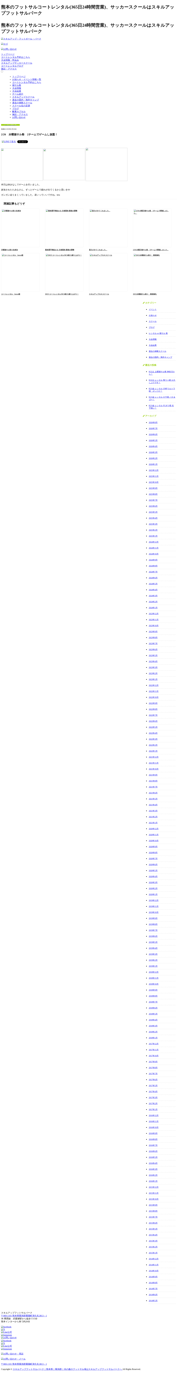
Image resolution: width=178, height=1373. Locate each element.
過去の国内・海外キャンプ (25, 100)
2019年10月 (154, 912)
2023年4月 (153, 661)
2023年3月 (153, 667)
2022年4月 (153, 733)
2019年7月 (153, 930)
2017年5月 (153, 1086)
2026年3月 (153, 452)
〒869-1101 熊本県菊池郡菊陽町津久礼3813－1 (24, 1316)
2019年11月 (154, 906)
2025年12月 (154, 470)
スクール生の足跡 (21, 105)
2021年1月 (153, 823)
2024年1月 (153, 608)
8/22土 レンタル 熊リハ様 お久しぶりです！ (162, 381)
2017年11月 (154, 1050)
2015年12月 (154, 1187)
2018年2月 (153, 1032)
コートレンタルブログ (12, 66)
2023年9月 (153, 632)
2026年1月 (153, 464)
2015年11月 (154, 1193)
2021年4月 (153, 805)
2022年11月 (154, 691)
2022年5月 (153, 727)
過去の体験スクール (22, 103)
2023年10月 (154, 626)
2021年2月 (153, 817)
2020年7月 (153, 859)
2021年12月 (154, 757)
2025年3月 (153, 524)
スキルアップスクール (23, 97)
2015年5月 (153, 1229)
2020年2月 (153, 888)
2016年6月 (153, 1151)
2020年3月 (153, 882)
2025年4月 (153, 518)
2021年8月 (153, 781)
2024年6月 (153, 578)
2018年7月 (153, 1002)
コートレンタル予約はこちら (15, 57)
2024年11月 (154, 548)
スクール (153, 321)
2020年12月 (154, 829)
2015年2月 (153, 1247)
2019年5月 (153, 942)
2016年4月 (153, 1163)
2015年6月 (153, 1223)
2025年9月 (153, 488)
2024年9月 (153, 560)
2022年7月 (153, 715)
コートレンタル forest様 (10, 294)
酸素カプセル (19, 111)
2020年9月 (153, 847)
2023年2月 (153, 673)
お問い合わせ (19, 117)
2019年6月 (153, 936)
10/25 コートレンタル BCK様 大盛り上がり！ (62, 294)
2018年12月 (154, 972)
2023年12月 (154, 614)
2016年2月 (153, 1175)
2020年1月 (153, 894)
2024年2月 (153, 602)
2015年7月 (153, 1217)
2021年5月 (153, 799)
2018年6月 (153, 1008)
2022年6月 (153, 721)
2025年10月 (154, 482)
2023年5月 (153, 655)
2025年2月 (153, 530)
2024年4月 (153, 590)
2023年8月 (153, 638)
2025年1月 (153, 536)
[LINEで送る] (9, 141)
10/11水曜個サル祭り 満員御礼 (145, 294)
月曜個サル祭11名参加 (9, 250)
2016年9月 (153, 1133)
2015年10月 (154, 1199)
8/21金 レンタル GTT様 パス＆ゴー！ (162, 398)
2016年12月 (154, 1115)
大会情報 (16, 88)
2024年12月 (154, 542)
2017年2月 (153, 1104)
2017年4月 (153, 1092)
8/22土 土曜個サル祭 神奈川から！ (162, 373)
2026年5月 (153, 440)
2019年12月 (154, 900)
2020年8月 (153, 853)
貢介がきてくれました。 (98, 250)
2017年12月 (154, 1044)
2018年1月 (153, 1038)
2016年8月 (153, 1139)
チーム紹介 (17, 94)
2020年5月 (153, 871)
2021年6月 (153, 793)
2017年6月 (153, 1080)
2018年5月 (153, 1014)
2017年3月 (153, 1098)
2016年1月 (153, 1181)
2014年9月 (153, 1277)
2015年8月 (153, 1211)
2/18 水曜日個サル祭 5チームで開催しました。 (151, 250)
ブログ (15, 108)
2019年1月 (153, 966)
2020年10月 (154, 841)
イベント (153, 309)
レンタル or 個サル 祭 (158, 333)
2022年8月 (153, 709)
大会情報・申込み (10, 60)
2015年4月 (153, 1235)
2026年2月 (153, 458)
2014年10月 (154, 1271)
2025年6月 (153, 506)
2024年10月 (154, 554)
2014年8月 (153, 1283)
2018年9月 (153, 990)
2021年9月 (153, 775)
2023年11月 (154, 620)
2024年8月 (153, 566)
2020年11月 (154, 835)
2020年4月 (153, 877)
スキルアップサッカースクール (16, 63)
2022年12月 (154, 685)
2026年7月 (153, 428)
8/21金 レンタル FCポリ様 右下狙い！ (161, 407)
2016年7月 (153, 1145)
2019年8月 (153, 924)
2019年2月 (153, 960)
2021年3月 (153, 811)
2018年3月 (153, 1026)
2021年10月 (154, 769)
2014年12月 (154, 1259)
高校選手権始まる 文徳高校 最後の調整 (59, 250)
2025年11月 (154, 476)
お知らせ (153, 315)
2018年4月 (153, 1020)
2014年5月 (153, 1301)
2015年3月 (153, 1241)
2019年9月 (153, 918)
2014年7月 (153, 1289)
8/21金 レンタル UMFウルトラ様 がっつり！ (162, 390)
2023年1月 (153, 679)
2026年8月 (153, 422)
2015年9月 (153, 1205)
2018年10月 (154, 984)
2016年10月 (154, 1127)
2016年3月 (153, 1169)
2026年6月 (153, 434)
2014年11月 (154, 1265)
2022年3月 (153, 739)
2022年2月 (153, 745)
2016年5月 (153, 1157)
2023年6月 (153, 650)
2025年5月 (153, 512)
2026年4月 (153, 446)
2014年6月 (153, 1295)
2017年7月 (153, 1074)
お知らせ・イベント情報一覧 (26, 79)
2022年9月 (153, 703)
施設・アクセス (9, 69)
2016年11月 (154, 1121)
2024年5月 (153, 584)
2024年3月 (153, 596)
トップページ (7, 54)
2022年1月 (153, 751)
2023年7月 (153, 644)
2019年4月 (153, 948)
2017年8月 (153, 1068)
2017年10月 (154, 1056)
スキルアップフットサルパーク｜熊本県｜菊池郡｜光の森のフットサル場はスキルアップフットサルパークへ (67, 1369)
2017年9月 (153, 1062)
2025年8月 (153, 494)
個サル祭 (16, 85)
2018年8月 (153, 996)
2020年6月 (153, 865)
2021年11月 (154, 763)
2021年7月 (153, 787)
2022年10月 (154, 697)
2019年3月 (153, 954)
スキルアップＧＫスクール (99, 294)
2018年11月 (154, 978)
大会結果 (16, 91)
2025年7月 (153, 500)
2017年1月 (153, 1109)
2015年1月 (153, 1253)
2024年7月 (153, 572)
